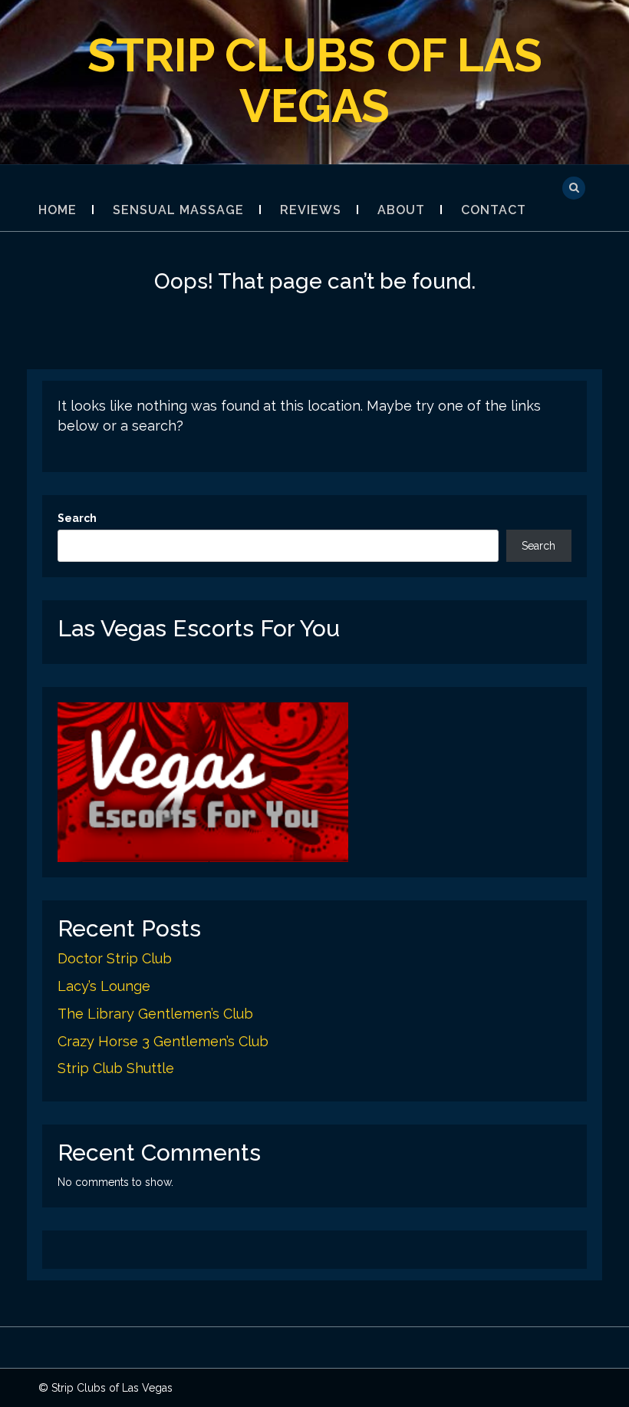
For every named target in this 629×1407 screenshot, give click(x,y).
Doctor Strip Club (115, 958)
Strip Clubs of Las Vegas (314, 80)
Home (57, 210)
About (401, 210)
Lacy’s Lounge (104, 986)
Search (77, 518)
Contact (493, 210)
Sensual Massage (178, 210)
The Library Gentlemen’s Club (155, 1014)
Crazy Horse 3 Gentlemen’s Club (163, 1041)
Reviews (310, 210)
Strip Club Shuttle (116, 1068)
